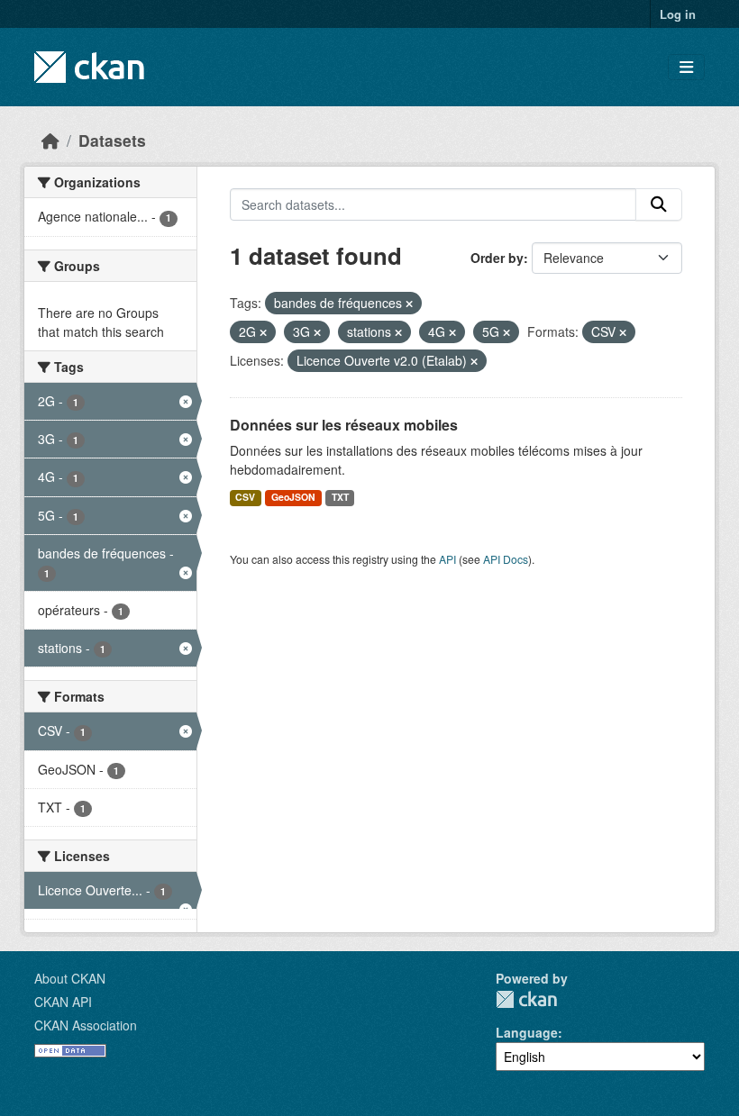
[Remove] (409, 303)
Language (527, 1032)
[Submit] (658, 204)
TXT (340, 497)
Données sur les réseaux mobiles (344, 424)
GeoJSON (293, 497)
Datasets (112, 140)
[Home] (50, 140)
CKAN (526, 999)
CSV (245, 497)
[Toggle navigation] (686, 67)
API (447, 559)
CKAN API (63, 1002)
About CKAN (69, 978)
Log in (678, 14)
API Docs (505, 559)
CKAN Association (85, 1025)
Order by (497, 258)
